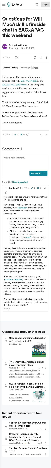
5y (21, 188)
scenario (9, 279)
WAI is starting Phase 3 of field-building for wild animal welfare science (26, 386)
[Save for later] (35, 57)
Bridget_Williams (18, 45)
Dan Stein (13, 344)
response (18, 279)
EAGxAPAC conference (14, 85)
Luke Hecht (14, 389)
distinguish (22, 207)
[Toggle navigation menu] (3, 4)
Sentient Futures (16, 454)
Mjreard (12, 428)
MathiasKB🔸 (15, 368)
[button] (6, 188)
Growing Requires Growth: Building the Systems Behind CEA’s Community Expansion (25, 437)
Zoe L (26, 454)
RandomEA (14, 188)
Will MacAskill (29, 81)
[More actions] (46, 57)
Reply (7, 308)
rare (28, 237)
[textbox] (24, 163)
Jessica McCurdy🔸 (18, 443)
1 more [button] (35, 68)
